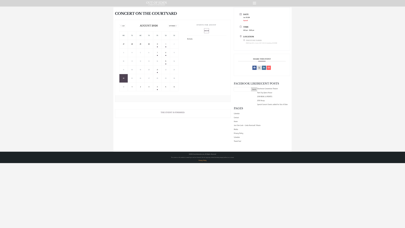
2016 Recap (261, 101)
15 (165, 61)
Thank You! (237, 141)
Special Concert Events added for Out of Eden (272, 104)
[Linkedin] (264, 68)
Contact (236, 118)
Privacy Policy (238, 133)
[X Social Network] (259, 68)
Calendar (237, 114)
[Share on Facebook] (254, 68)
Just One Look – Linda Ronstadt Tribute (247, 125)
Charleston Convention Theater (267, 89)
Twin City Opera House (264, 93)
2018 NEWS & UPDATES (264, 97)
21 (157, 70)
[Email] (269, 68)
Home (236, 121)
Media (236, 129)
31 (157, 44)
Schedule (237, 137)
